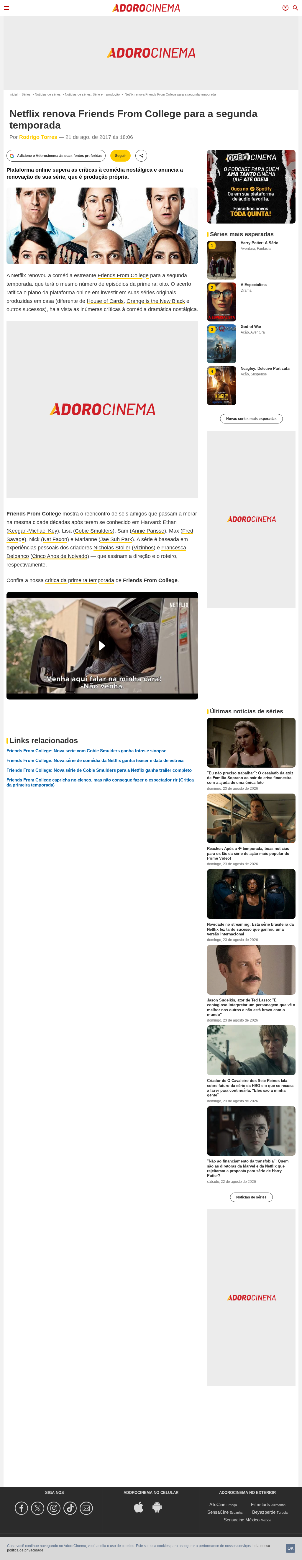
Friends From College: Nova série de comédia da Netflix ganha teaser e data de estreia (94, 760)
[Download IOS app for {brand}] (141, 1506)
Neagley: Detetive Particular (266, 368)
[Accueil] (146, 8)
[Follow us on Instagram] (54, 1508)
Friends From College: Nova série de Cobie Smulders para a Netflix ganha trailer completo (99, 770)
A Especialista (254, 285)
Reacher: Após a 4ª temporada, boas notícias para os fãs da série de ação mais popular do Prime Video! (248, 853)
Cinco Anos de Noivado (59, 556)
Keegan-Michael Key (32, 531)
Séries (26, 94)
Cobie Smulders (94, 531)
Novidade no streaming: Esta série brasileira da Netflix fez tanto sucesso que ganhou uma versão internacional (250, 929)
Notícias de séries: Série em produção (92, 94)
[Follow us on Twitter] (38, 1508)
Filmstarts (260, 1504)
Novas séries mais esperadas (251, 419)
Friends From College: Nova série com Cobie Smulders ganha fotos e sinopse (86, 750)
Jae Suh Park (116, 539)
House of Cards (105, 301)
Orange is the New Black (156, 301)
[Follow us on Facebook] (22, 1508)
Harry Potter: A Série (259, 243)
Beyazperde (263, 1512)
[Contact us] (87, 1508)
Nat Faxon (55, 539)
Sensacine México (242, 1519)
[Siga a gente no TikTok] (70, 1508)
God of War (251, 326)
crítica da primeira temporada (79, 580)
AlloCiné (217, 1504)
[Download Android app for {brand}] (160, 1506)
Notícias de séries (48, 94)
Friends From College (123, 275)
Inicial (13, 94)
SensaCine (218, 1512)
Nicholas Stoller (111, 548)
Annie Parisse (148, 531)
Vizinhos (144, 548)
